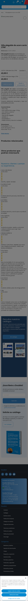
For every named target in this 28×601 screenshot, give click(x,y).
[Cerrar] (25, 578)
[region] (14, 588)
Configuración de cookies (14, 598)
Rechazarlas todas (14, 594)
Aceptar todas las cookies (14, 591)
